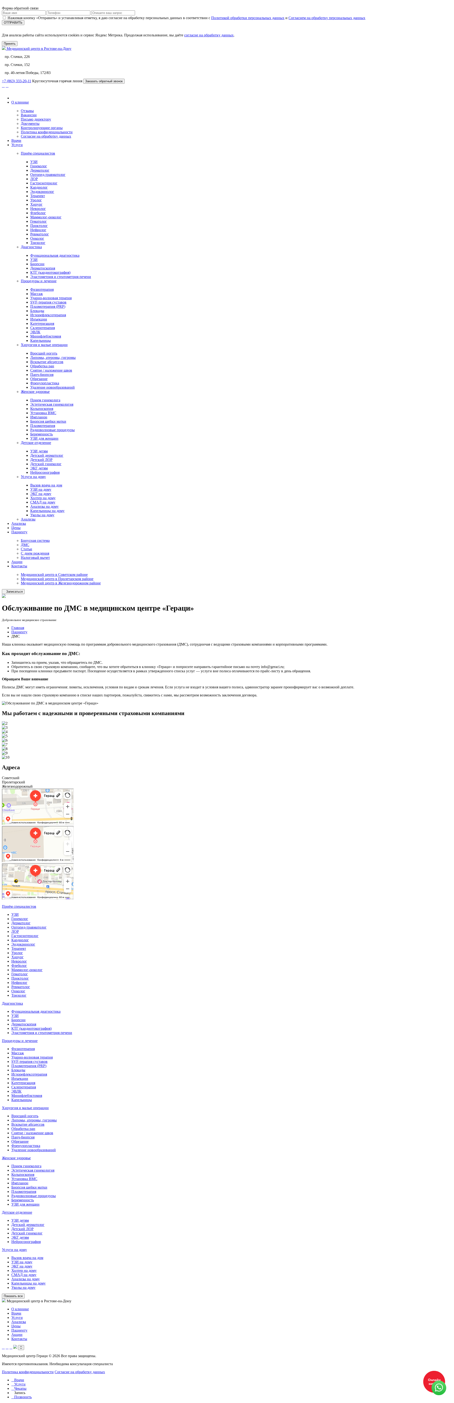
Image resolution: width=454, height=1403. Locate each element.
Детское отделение (36, 443)
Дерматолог (39, 170)
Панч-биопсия (41, 375)
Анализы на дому (44, 506)
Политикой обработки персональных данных (247, 18)
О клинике (20, 102)
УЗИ (34, 162)
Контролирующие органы (42, 128)
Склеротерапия (42, 328)
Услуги (17, 145)
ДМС (25, 545)
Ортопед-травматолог (47, 175)
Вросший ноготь (43, 353)
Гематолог (38, 221)
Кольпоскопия (41, 409)
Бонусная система (35, 541)
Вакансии (29, 115)
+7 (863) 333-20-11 (16, 81)
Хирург (36, 204)
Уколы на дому (42, 515)
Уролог (36, 200)
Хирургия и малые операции (44, 345)
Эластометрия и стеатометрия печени (60, 277)
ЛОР (34, 179)
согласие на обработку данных (209, 35)
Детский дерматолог (46, 455)
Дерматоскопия (42, 268)
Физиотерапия (42, 289)
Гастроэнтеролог (43, 183)
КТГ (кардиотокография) (50, 272)
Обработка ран (42, 366)
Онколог (37, 238)
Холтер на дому (43, 498)
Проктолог (39, 226)
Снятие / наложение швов (51, 370)
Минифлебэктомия (45, 336)
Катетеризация (42, 323)
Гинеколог (38, 166)
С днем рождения (35, 553)
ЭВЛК (35, 332)
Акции (16, 562)
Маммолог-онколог (45, 217)
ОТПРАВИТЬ (13, 22)
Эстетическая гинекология (51, 404)
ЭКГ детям (39, 468)
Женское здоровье (35, 392)
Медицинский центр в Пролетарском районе (57, 579)
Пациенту (19, 532)
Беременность (41, 434)
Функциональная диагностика (54, 255)
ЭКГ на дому (40, 494)
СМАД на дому (42, 502)
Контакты (19, 566)
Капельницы (40, 341)
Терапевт (37, 196)
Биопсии (37, 264)
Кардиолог (39, 187)
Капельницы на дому (47, 511)
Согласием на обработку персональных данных (326, 18)
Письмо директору (36, 119)
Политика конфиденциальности (47, 132)
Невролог (38, 209)
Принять (10, 43)
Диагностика (31, 247)
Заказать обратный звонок (104, 81)
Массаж (36, 294)
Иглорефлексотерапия (48, 315)
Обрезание (39, 379)
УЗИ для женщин (44, 438)
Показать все (13, 1296)
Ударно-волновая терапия (51, 298)
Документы (30, 124)
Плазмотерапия (42, 426)
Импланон (38, 417)
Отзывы (27, 111)
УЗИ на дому (40, 489)
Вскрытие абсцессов (46, 362)
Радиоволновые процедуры (52, 430)
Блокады (37, 311)
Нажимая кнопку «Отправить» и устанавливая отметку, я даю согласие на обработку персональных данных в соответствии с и (186, 18)
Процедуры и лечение (39, 281)
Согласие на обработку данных (46, 136)
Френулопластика (44, 383)
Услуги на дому (33, 477)
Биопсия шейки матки (48, 421)
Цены (16, 528)
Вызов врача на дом (46, 485)
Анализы (28, 519)
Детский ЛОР (41, 460)
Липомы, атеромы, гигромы (53, 358)
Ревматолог (39, 234)
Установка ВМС (43, 413)
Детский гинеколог (45, 464)
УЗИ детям (39, 451)
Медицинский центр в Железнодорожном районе (61, 583)
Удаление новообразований (52, 387)
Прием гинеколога (45, 400)
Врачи (16, 141)
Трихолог (37, 243)
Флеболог (38, 213)
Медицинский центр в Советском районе (54, 575)
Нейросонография (45, 472)
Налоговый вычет (35, 558)
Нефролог (38, 230)
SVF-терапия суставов (48, 302)
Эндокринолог (42, 192)
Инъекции (38, 319)
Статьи (26, 549)
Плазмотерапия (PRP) (47, 306)
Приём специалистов (38, 153)
